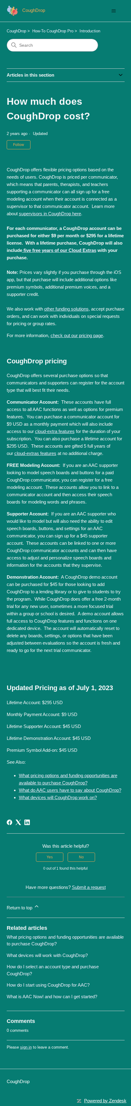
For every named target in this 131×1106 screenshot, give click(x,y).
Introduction (90, 31)
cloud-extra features (55, 431)
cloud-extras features (35, 453)
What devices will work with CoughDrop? (47, 955)
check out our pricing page (77, 335)
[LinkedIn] (27, 822)
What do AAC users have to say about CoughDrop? (70, 790)
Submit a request (89, 887)
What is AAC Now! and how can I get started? (52, 996)
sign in (26, 1047)
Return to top (20, 907)
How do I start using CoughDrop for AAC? (48, 985)
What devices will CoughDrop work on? (58, 797)
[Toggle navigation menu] (114, 11)
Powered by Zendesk (105, 1100)
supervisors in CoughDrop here (50, 213)
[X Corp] (18, 822)
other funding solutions (66, 308)
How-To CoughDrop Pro (52, 31)
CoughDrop (16, 31)
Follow (18, 145)
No (81, 857)
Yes (50, 857)
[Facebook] (9, 822)
